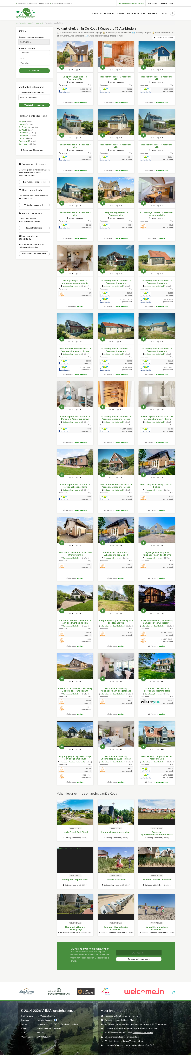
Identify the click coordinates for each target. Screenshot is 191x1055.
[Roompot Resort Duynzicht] (156, 860)
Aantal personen (27, 48)
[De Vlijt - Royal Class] (75, 258)
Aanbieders (153, 13)
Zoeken (35, 70)
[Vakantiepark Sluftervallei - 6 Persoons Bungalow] (156, 326)
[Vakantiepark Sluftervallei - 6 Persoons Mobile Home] (75, 462)
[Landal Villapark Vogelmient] (116, 812)
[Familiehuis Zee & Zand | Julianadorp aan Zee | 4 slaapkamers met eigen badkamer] (116, 530)
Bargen (22, 121)
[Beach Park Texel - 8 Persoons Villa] (116, 54)
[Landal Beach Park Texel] (75, 812)
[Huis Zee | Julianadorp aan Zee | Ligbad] (156, 462)
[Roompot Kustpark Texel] (75, 860)
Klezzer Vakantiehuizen (132, 1041)
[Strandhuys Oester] (156, 190)
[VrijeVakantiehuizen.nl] (31, 13)
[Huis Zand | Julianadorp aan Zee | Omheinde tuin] (75, 530)
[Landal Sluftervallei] (116, 860)
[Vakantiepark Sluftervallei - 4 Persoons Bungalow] (116, 326)
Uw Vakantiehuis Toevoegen (132, 3)
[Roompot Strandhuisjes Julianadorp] (116, 907)
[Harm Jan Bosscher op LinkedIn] (55, 1020)
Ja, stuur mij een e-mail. (138, 959)
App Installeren (35, 228)
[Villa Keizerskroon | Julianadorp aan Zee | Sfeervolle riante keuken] (156, 598)
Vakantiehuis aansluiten (35, 253)
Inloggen (153, 3)
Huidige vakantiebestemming (31, 93)
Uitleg (164, 13)
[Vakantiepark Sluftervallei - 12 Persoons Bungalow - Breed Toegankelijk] (75, 326)
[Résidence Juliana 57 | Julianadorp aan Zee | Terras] (116, 734)
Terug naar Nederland (32, 150)
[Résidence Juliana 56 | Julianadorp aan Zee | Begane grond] (116, 666)
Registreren (168, 3)
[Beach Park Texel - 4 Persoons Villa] (116, 122)
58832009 (41, 1032)
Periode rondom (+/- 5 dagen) (32, 37)
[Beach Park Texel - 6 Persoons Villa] (156, 54)
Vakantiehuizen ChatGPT (143, 1045)
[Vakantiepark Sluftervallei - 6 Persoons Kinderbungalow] (75, 394)
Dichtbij (120, 13)
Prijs (21, 58)
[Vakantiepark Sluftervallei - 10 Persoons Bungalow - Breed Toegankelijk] (116, 462)
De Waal (22, 130)
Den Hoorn (23, 144)
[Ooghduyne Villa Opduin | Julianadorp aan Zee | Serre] (156, 530)
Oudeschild (24, 141)
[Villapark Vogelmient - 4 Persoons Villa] (116, 190)
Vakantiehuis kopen (136, 13)
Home (95, 13)
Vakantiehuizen (107, 13)
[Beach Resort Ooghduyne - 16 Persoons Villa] (156, 734)
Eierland (22, 124)
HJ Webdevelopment (46, 1016)
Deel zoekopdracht (35, 205)
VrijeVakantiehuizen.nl (24, 23)
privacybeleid (132, 1037)
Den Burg (23, 138)
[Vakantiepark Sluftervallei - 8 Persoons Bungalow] (116, 258)
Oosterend (23, 135)
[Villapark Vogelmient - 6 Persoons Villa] (75, 54)
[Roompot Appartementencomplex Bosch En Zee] (156, 812)
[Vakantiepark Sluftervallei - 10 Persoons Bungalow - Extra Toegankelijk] (156, 394)
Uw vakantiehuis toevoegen (145, 1028)
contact (133, 1016)
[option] (37, 991)
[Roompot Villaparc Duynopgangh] (75, 907)
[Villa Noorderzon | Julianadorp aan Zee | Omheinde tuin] (75, 598)
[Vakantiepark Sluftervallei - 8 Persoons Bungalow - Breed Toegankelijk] (116, 394)
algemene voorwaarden (143, 1032)
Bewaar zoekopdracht (35, 182)
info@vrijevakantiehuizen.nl (49, 1028)
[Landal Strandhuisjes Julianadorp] (156, 907)
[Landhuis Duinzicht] (156, 666)
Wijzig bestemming (35, 105)
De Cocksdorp (25, 127)
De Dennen (24, 132)
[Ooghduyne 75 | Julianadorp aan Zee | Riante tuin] (116, 598)
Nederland (39, 23)
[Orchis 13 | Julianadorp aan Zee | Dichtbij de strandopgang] (75, 666)
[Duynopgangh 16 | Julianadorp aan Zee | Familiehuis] (75, 734)
